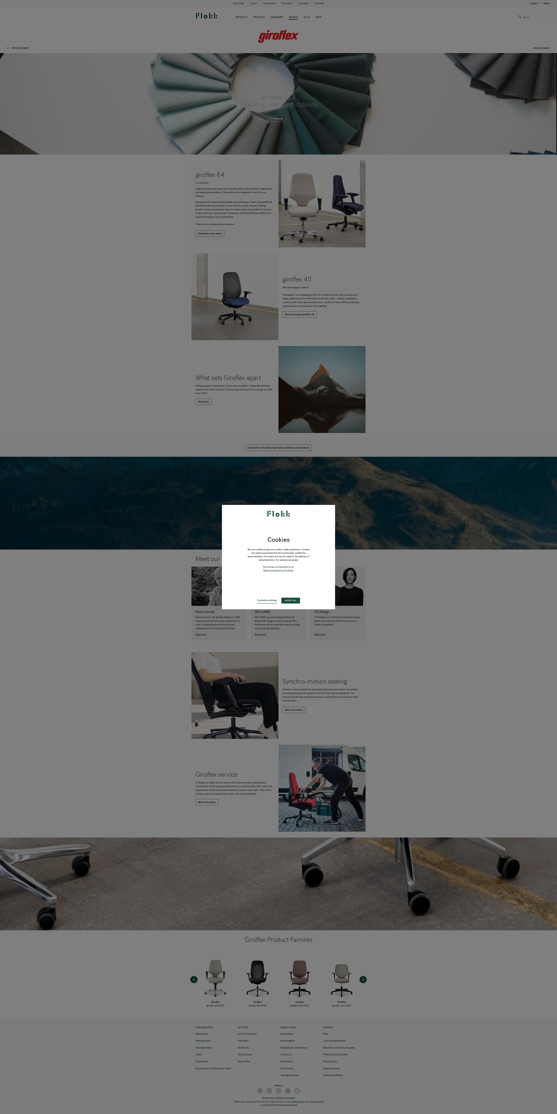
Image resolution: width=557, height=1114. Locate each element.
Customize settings (267, 600)
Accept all (290, 600)
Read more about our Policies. (278, 570)
